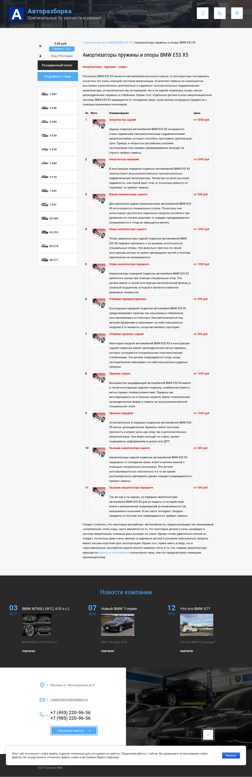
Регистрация (66, 56)
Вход (54, 56)
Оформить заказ (62, 48)
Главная (88, 42)
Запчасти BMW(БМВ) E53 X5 (114, 42)
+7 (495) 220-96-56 (70, 712)
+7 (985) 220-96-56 (70, 718)
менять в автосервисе (114, 552)
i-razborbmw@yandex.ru (69, 699)
